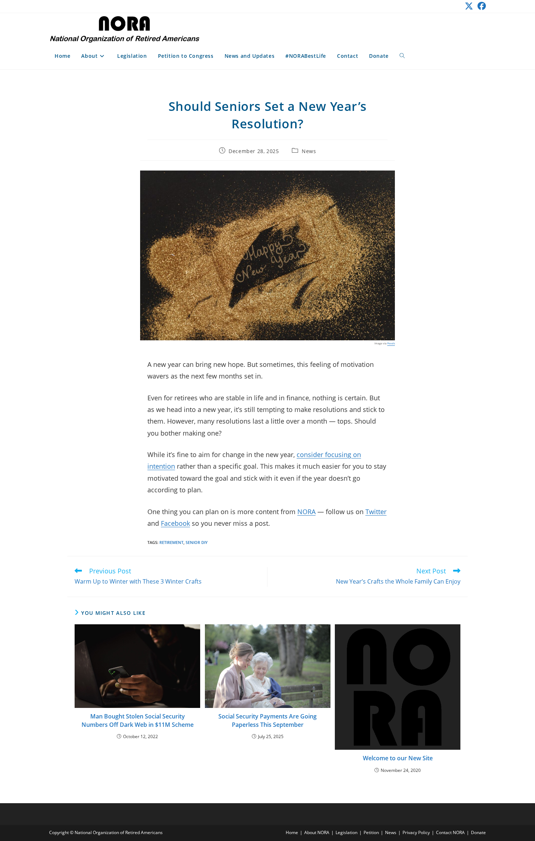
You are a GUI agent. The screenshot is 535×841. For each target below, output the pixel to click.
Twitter (376, 511)
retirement (171, 542)
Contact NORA (450, 832)
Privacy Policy (416, 832)
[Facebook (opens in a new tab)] (480, 6)
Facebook (175, 523)
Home (292, 832)
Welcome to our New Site (398, 758)
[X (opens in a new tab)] (469, 6)
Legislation (346, 832)
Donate (478, 832)
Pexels (391, 343)
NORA (306, 511)
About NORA (316, 832)
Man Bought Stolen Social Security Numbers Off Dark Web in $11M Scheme (138, 720)
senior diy (197, 542)
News (309, 151)
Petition (371, 832)
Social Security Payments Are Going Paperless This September (267, 720)
